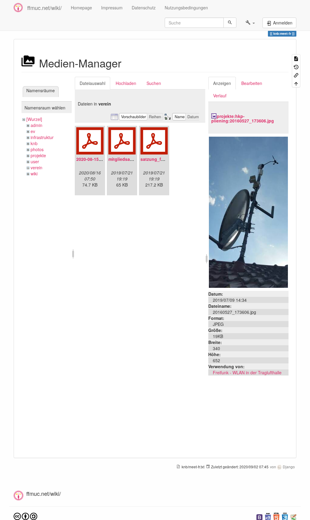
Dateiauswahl (92, 83)
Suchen (154, 83)
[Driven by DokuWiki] (293, 516)
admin (36, 125)
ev (33, 131)
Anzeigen (222, 83)
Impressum (112, 8)
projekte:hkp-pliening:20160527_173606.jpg (242, 118)
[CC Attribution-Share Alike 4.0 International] (25, 515)
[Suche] (229, 23)
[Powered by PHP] (268, 516)
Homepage (81, 8)
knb (34, 143)
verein (36, 167)
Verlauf (219, 96)
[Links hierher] (296, 75)
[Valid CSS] (285, 516)
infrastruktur (42, 137)
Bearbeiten (251, 83)
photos (37, 149)
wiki (34, 174)
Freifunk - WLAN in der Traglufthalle (247, 372)
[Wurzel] (34, 119)
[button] (250, 22)
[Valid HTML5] (276, 516)
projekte (38, 155)
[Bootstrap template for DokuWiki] (259, 516)
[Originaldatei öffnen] (248, 211)
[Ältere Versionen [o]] (296, 66)
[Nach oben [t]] (296, 83)
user (35, 161)
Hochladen (126, 83)
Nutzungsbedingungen (186, 8)
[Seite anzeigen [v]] (296, 58)
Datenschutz (144, 8)
